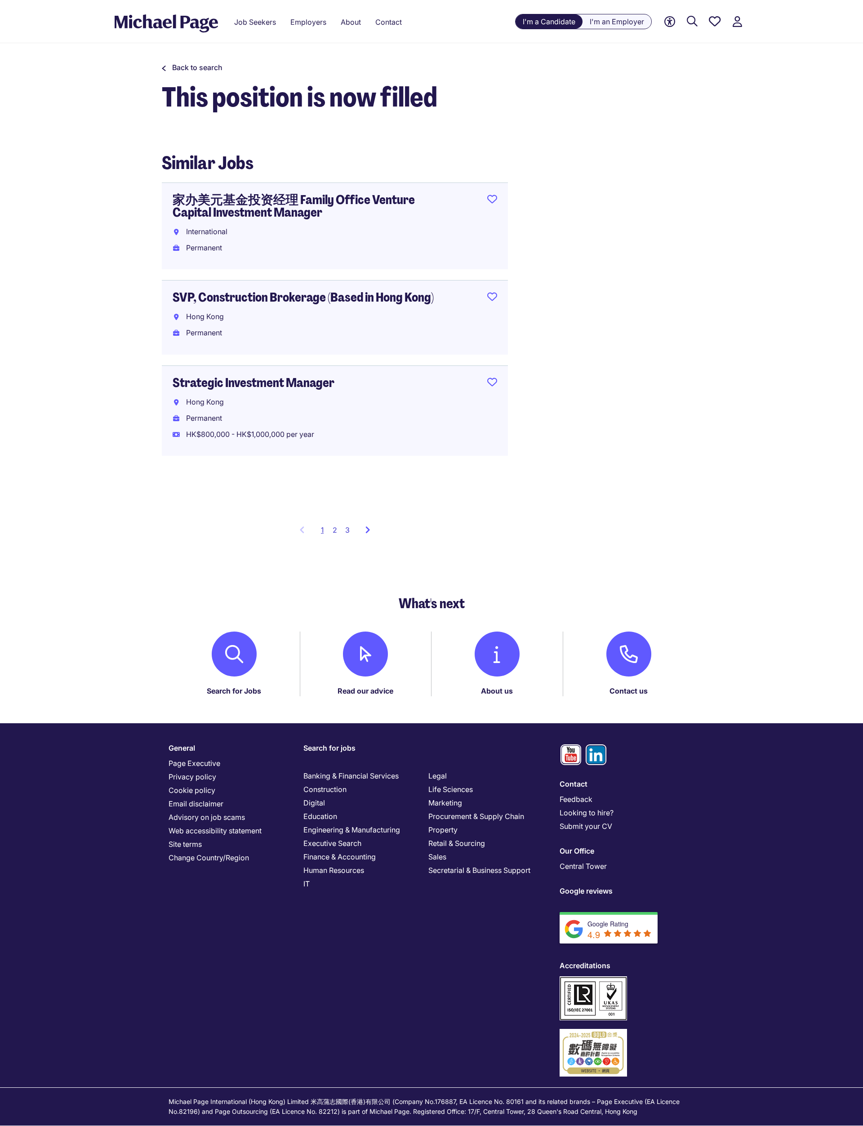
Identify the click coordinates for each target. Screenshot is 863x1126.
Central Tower (583, 866)
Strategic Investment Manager (253, 382)
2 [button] (335, 529)
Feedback (576, 799)
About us (497, 690)
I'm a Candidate (549, 21)
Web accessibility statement (215, 830)
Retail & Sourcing (456, 843)
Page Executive (194, 763)
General (182, 747)
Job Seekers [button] (255, 22)
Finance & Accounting (339, 856)
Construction (325, 789)
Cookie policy (192, 790)
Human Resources (333, 870)
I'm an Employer (617, 21)
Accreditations (585, 965)
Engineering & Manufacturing (351, 829)
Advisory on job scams (207, 817)
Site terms (185, 844)
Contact (573, 783)
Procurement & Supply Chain (476, 816)
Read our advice (365, 690)
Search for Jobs (234, 690)
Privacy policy (192, 776)
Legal (437, 775)
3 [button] (347, 529)
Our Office (577, 850)
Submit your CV (586, 826)
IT (306, 883)
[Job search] (692, 22)
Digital (314, 802)
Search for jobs (329, 747)
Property (443, 829)
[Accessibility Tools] (669, 21)
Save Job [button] (492, 201)
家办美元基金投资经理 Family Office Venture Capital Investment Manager (294, 206)
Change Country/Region (209, 857)
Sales (437, 856)
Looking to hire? (587, 812)
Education (320, 816)
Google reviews (586, 890)
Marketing (445, 802)
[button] (192, 67)
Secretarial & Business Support (479, 870)
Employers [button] (308, 22)
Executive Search (332, 843)
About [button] (351, 22)
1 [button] (325, 532)
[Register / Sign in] (737, 22)
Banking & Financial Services (351, 775)
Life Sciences (450, 789)
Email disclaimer (196, 803)
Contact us (628, 690)
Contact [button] (388, 22)
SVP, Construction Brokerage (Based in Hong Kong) (303, 297)
